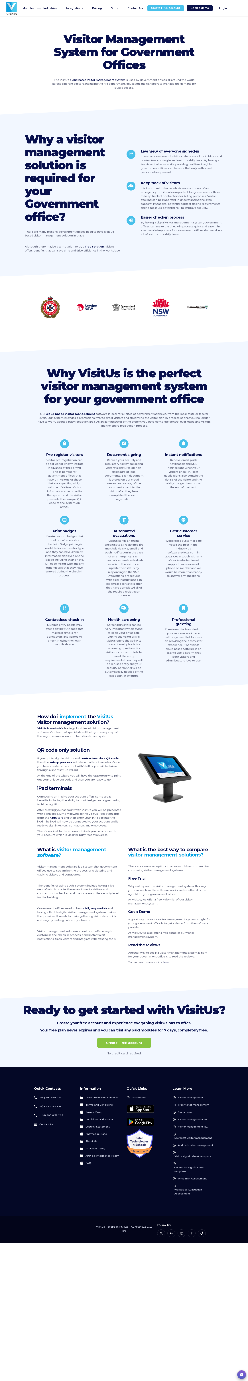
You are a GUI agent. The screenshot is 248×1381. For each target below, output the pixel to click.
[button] (241, 1374)
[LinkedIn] (171, 1233)
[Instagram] (181, 1233)
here (166, 962)
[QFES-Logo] (50, 307)
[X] (161, 1233)
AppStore (56, 817)
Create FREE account (124, 1043)
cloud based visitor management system (97, 80)
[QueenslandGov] (124, 307)
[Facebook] (192, 1233)
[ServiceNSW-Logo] (87, 307)
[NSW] (161, 307)
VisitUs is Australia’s (50, 728)
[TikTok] (202, 1233)
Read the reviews (144, 945)
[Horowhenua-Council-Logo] (198, 307)
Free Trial (137, 878)
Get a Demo (139, 911)
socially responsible (93, 908)
